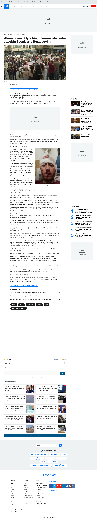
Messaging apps (28, 495)
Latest (14, 6)
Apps (25, 493)
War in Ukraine (54, 454)
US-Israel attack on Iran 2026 (38, 454)
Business (39, 6)
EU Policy (32, 6)
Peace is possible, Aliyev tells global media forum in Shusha (25, 296)
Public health (50, 458)
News (7, 34)
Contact (38, 495)
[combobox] (55, 2)
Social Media (52, 461)
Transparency (39, 493)
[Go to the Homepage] (6, 6)
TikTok (63, 465)
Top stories (75, 99)
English (4, 1)
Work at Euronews (40, 497)
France (43, 461)
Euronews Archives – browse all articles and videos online (16, 509)
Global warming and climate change (41, 465)
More (37, 480)
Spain (64, 454)
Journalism (30, 304)
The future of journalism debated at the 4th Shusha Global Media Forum (28, 292)
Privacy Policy (39, 491)
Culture (56, 6)
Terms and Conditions (41, 487)
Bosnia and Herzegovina (19, 34)
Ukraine (34, 458)
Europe (20, 6)
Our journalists (14, 506)
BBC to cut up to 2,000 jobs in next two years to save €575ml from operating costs (30, 299)
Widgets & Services (28, 497)
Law (46, 304)
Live (93, 6)
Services (26, 480)
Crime (13, 304)
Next (50, 6)
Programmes (14, 503)
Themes (13, 480)
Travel (45, 6)
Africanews (26, 499)
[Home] (4, 34)
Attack (39, 304)
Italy (41, 458)
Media (21, 304)
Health (67, 6)
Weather (26, 487)
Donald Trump (61, 458)
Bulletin (25, 485)
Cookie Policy (39, 489)
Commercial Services (41, 485)
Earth (61, 6)
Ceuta (56, 465)
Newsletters (54, 490)
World (25, 6)
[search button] (47, 2)
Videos (12, 501)
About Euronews (40, 483)
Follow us (26, 491)
